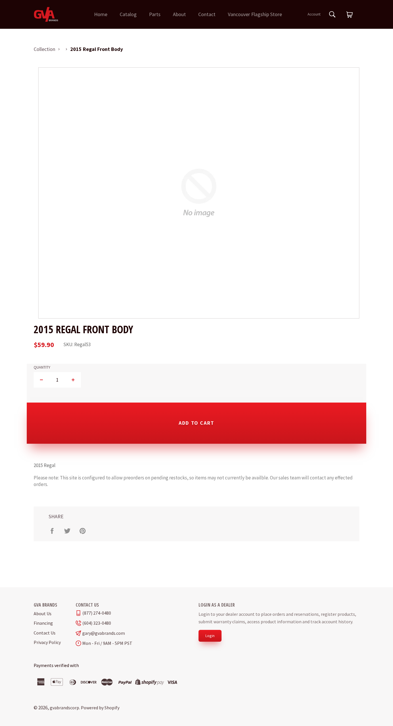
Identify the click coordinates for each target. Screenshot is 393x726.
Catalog (128, 14)
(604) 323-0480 (96, 623)
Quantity (42, 367)
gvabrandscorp (64, 707)
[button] (349, 15)
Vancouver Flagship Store (255, 14)
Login (210, 635)
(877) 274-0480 (96, 613)
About (179, 14)
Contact (206, 14)
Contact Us (45, 633)
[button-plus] (73, 380)
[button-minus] (41, 380)
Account (314, 14)
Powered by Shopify (100, 707)
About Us (42, 613)
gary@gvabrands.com (103, 633)
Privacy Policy (47, 642)
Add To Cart (196, 423)
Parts (155, 14)
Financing (43, 623)
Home (100, 14)
